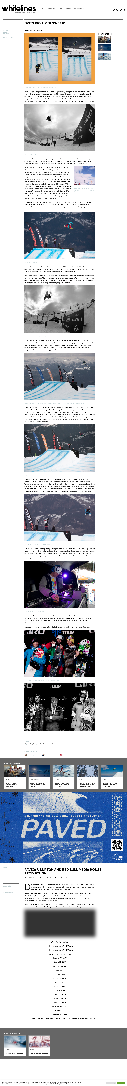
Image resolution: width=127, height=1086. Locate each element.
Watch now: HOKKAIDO (15, 1046)
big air (28, 744)
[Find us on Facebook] (114, 10)
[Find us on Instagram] (121, 10)
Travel (60, 9)
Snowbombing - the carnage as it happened (111, 39)
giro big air (37, 744)
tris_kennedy (7, 33)
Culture (51, 9)
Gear (43, 9)
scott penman (48, 744)
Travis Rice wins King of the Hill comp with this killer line (87, 777)
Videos (5, 867)
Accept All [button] (121, 1083)
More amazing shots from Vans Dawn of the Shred (111, 56)
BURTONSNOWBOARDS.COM (84, 1018)
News (4, 21)
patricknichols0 (7, 887)
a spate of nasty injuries (57, 177)
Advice (68, 9)
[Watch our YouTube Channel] (117, 10)
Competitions (79, 9)
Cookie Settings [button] (111, 1083)
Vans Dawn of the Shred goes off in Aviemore (112, 777)
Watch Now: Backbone (39, 1046)
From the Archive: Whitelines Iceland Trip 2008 (111, 47)
